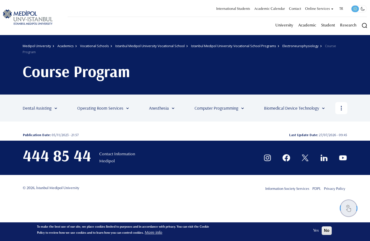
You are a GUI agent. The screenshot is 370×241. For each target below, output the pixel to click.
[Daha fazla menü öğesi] (341, 108)
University (284, 25)
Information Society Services (287, 189)
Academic (307, 25)
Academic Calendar (269, 9)
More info (153, 233)
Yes (316, 231)
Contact (295, 9)
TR (341, 9)
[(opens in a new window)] (267, 158)
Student (328, 25)
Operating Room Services (100, 108)
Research (348, 25)
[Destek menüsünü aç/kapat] (348, 208)
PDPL (316, 189)
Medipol (107, 161)
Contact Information (117, 154)
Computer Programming (216, 108)
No (326, 230)
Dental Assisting (37, 108)
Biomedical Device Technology (291, 108)
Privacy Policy (334, 189)
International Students (233, 9)
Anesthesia (159, 108)
